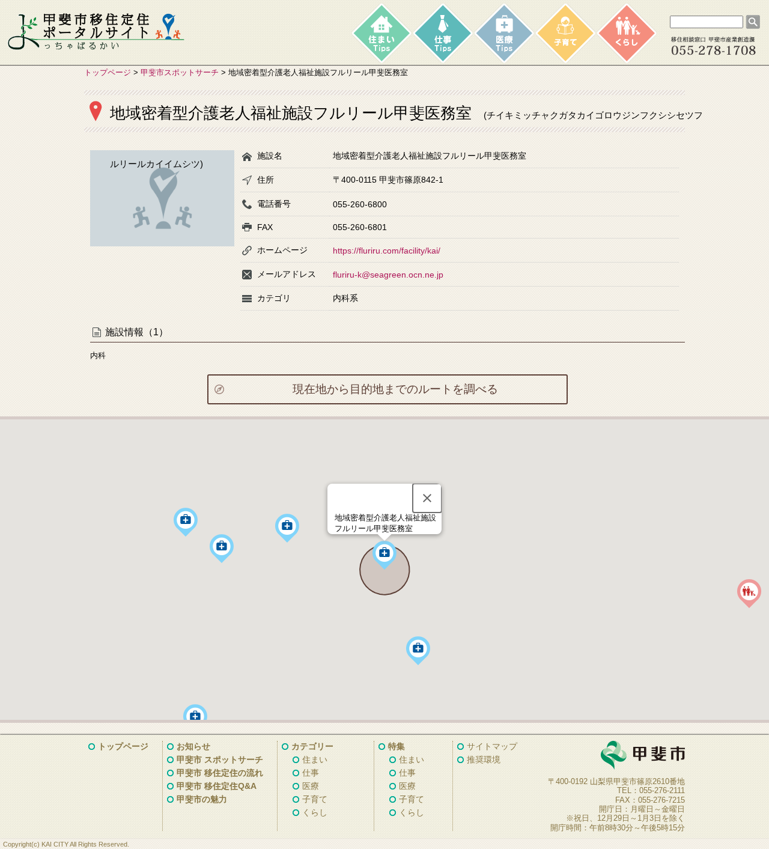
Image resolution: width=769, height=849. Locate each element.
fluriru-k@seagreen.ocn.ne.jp (388, 274)
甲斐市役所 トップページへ (613, 756)
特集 (396, 746)
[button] (195, 718)
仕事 (310, 772)
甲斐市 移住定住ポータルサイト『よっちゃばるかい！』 (96, 32)
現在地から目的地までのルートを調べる (395, 389)
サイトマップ (492, 746)
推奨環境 (483, 759)
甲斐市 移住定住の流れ (220, 772)
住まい (314, 759)
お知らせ (193, 746)
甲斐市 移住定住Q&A (217, 786)
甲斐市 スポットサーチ (220, 759)
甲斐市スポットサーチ (180, 72)
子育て (314, 799)
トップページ (107, 72)
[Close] (427, 498)
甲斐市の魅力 (202, 799)
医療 (310, 786)
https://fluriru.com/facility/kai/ (386, 250)
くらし (314, 812)
